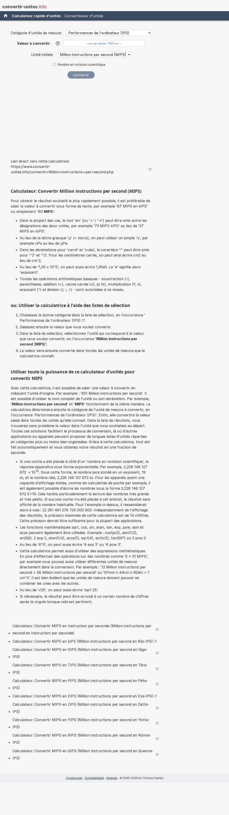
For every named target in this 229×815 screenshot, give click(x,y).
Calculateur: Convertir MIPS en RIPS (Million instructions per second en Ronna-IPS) (82, 739)
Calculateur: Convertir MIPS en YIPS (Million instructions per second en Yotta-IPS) (81, 723)
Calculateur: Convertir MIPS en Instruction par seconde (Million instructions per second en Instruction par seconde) (82, 629)
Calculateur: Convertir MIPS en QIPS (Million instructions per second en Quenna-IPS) (83, 754)
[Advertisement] (80, 116)
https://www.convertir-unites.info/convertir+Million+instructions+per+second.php (62, 169)
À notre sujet (74, 778)
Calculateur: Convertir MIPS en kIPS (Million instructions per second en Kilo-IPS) (83, 641)
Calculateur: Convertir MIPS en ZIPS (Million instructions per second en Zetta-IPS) (81, 708)
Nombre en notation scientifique (81, 64)
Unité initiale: (42, 54)
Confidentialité (94, 778)
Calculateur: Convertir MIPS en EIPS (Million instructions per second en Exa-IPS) (83, 696)
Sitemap (111, 778)
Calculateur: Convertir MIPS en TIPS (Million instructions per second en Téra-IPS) (80, 668)
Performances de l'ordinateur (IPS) (50, 320)
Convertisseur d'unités (83, 16)
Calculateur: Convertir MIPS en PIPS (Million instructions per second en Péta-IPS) (80, 684)
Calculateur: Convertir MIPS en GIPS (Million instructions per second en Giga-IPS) (80, 653)
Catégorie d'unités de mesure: (36, 33)
